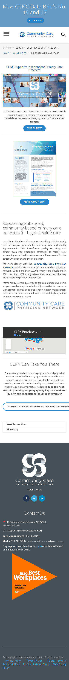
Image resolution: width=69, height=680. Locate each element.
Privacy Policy (13, 660)
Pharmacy (12, 429)
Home (6, 53)
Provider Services (17, 424)
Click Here (35, 20)
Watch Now (34, 128)
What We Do (19, 53)
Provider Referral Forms (36, 664)
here (39, 546)
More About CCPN (34, 202)
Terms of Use (34, 660)
